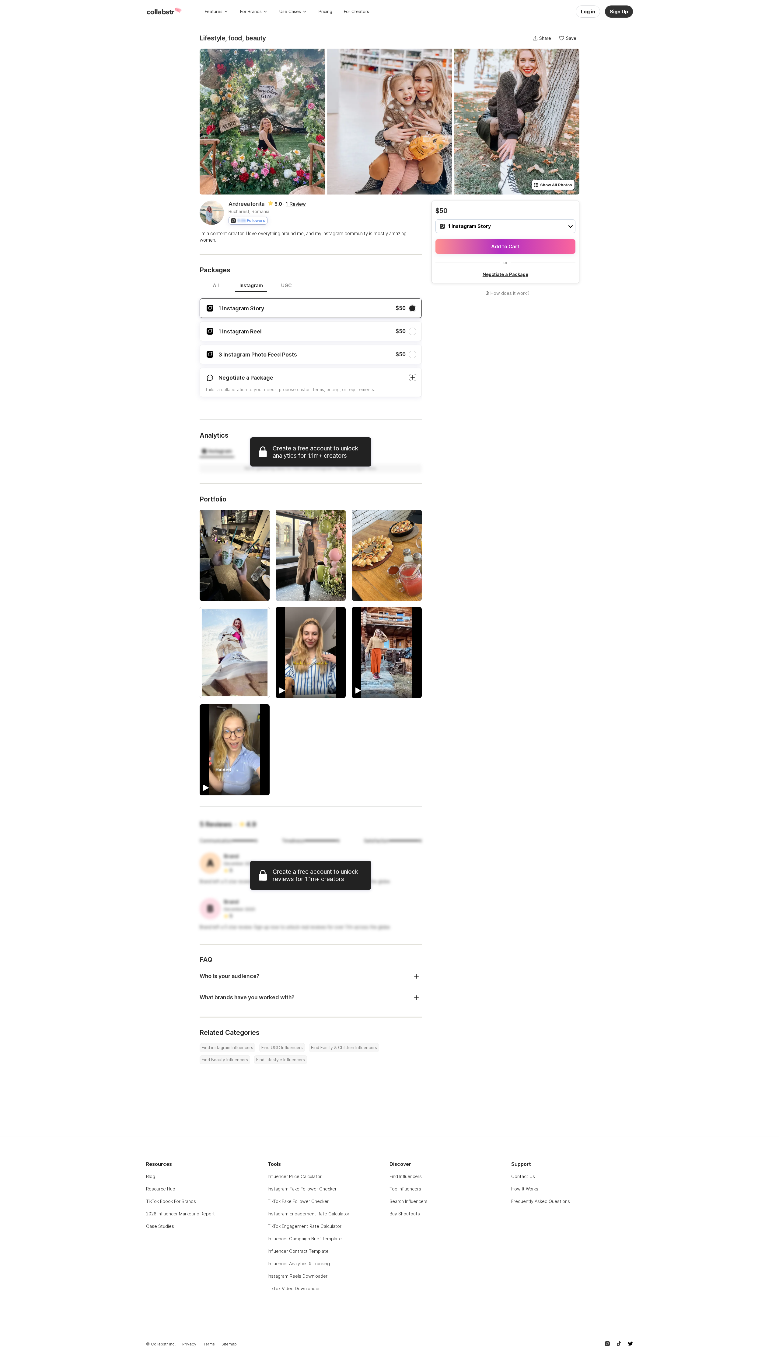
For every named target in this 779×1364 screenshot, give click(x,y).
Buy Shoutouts (405, 1213)
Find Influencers (406, 1176)
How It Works (524, 1188)
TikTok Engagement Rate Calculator (304, 1226)
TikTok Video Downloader (294, 1288)
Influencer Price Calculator (295, 1176)
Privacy (189, 1344)
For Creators (356, 11)
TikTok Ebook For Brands (171, 1201)
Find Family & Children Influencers (344, 1047)
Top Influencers (405, 1188)
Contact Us (523, 1176)
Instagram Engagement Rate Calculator (308, 1213)
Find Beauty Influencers (225, 1059)
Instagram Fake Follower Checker (302, 1188)
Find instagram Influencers (227, 1047)
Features (213, 11)
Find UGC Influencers (282, 1047)
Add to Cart (505, 246)
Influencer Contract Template (298, 1251)
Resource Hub (160, 1188)
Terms (209, 1344)
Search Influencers (409, 1201)
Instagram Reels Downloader (297, 1276)
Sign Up (619, 12)
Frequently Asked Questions (540, 1201)
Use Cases (290, 11)
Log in (588, 12)
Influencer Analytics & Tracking (299, 1263)
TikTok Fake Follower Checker (298, 1201)
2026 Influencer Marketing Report (180, 1213)
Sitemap (229, 1344)
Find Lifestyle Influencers (280, 1059)
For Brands (251, 11)
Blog (150, 1176)
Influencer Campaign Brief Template (305, 1238)
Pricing (325, 11)
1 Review (296, 204)
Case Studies (160, 1226)
